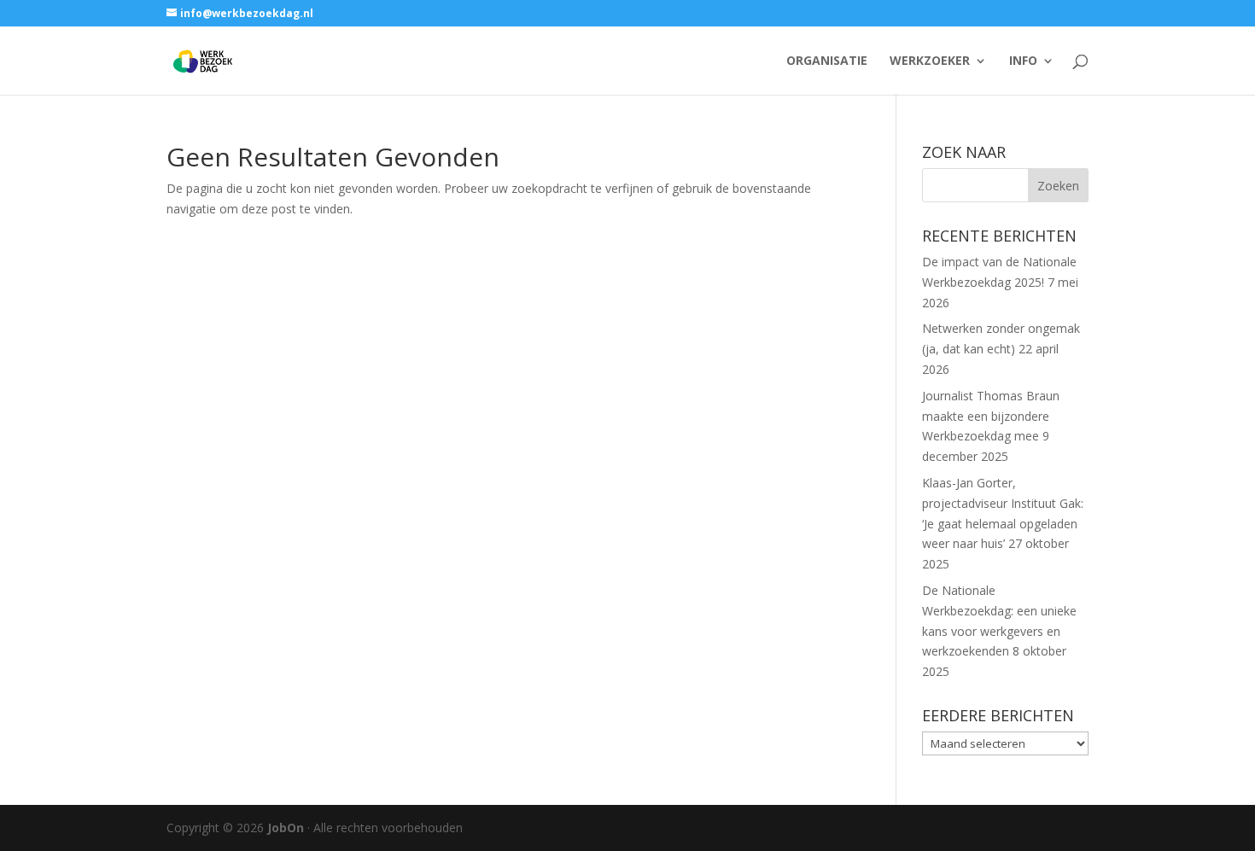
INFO (1023, 61)
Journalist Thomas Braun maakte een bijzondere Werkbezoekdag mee (990, 416)
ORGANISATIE (826, 61)
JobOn (285, 827)
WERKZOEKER (930, 61)
